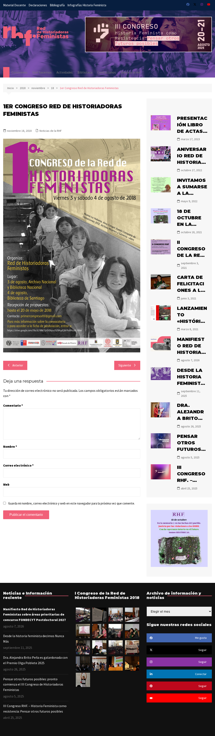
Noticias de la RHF (50, 131)
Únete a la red (130, 72)
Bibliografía (57, 5)
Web (6, 484)
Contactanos (106, 72)
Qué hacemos (42, 72)
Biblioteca (84, 72)
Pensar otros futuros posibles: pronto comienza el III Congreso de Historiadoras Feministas (33, 684)
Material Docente (14, 5)
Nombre (10, 447)
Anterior (17, 365)
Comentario (13, 405)
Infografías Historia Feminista (86, 5)
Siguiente (124, 365)
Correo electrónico (18, 465)
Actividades (64, 72)
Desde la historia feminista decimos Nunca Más (33, 638)
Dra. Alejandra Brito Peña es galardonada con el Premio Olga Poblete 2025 (35, 660)
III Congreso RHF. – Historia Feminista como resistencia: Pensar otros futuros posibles (35, 708)
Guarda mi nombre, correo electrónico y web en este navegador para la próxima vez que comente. (71, 503)
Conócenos (20, 72)
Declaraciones (38, 5)
